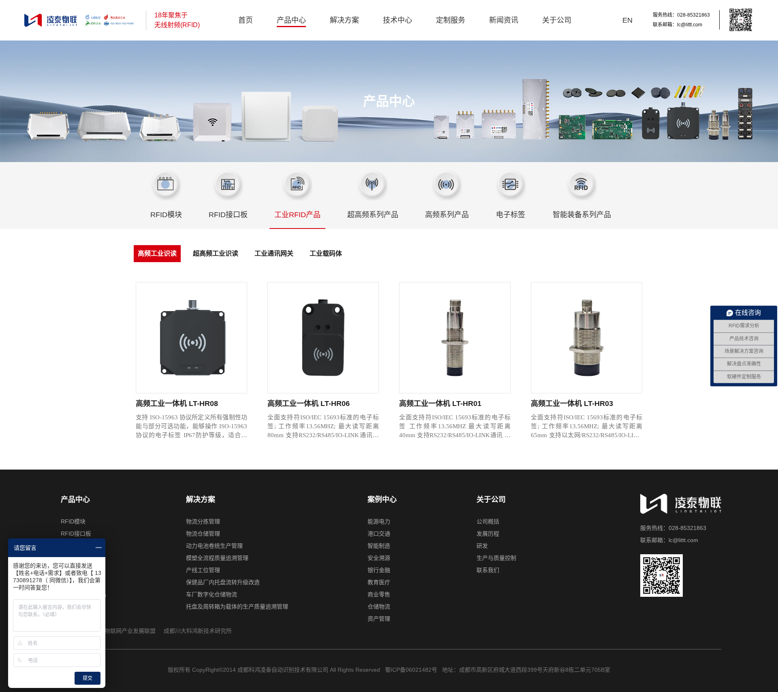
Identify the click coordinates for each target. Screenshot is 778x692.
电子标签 (510, 215)
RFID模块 (166, 215)
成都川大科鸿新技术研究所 (198, 631)
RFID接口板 (228, 215)
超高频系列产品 (372, 215)
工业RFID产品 (297, 215)
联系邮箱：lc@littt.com (677, 25)
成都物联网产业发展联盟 (124, 631)
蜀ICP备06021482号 (410, 669)
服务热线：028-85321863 (681, 15)
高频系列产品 (447, 215)
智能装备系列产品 (582, 215)
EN (627, 20)
